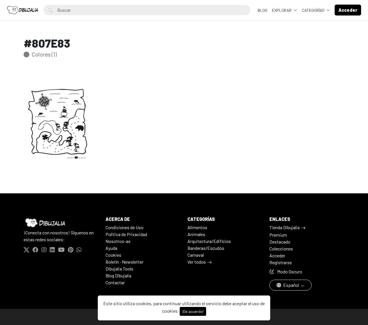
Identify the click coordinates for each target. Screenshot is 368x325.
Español (291, 285)
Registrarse (280, 262)
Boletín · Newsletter (124, 261)
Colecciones (281, 248)
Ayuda (111, 248)
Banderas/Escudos (205, 248)
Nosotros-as (118, 241)
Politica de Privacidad (126, 234)
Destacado (279, 241)
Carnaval (195, 255)
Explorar (282, 10)
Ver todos (196, 261)
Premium (278, 235)
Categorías (313, 10)
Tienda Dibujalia (284, 227)
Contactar (115, 282)
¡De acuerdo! (193, 311)
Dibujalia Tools (119, 268)
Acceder (277, 255)
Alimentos (197, 227)
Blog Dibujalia (118, 275)
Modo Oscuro (289, 271)
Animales (196, 234)
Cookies (113, 255)
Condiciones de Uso (124, 227)
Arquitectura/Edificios (209, 241)
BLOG (262, 10)
